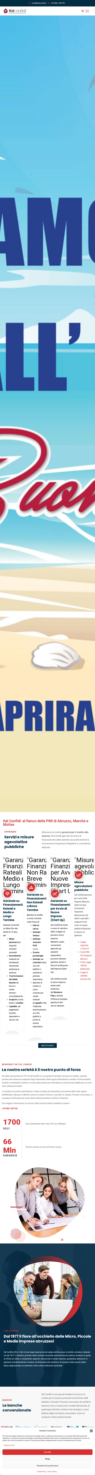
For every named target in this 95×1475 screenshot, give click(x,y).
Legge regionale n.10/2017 (84, 945)
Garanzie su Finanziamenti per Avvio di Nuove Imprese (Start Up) (60, 910)
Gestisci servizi (9, 1445)
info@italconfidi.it (39, 3)
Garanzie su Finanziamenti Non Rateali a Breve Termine (37, 902)
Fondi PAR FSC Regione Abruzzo (86, 955)
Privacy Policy (52, 1472)
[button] (91, 1431)
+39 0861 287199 (58, 3)
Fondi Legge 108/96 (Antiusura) (85, 965)
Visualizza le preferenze (47, 1466)
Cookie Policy (41, 1472)
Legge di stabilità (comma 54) (85, 975)
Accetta (47, 1452)
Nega (47, 1459)
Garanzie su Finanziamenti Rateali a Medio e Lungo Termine (13, 910)
